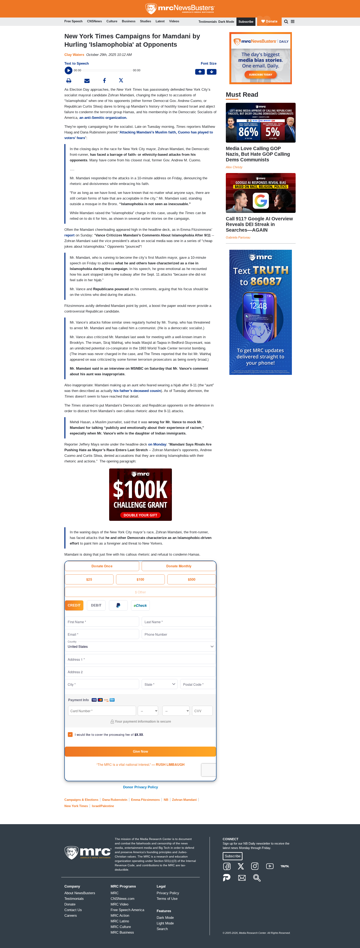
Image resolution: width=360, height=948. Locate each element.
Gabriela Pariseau (238, 237)
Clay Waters (74, 55)
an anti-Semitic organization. (103, 118)
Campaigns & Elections (81, 799)
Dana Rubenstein (114, 799)
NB (166, 799)
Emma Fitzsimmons (145, 799)
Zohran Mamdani (184, 799)
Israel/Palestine (103, 806)
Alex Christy (234, 167)
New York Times (76, 806)
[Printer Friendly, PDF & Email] (87, 81)
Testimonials (208, 21)
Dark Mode (226, 21)
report (69, 235)
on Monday (157, 444)
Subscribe (246, 21)
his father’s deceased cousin (137, 391)
